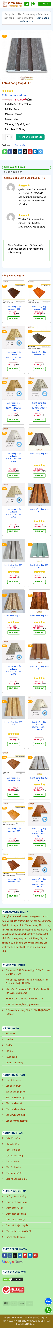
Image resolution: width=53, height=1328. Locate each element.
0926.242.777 (36, 998)
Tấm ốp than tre (13, 1167)
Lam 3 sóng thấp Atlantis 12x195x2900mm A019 (39, 883)
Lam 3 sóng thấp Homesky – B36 (39, 307)
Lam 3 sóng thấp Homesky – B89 (39, 353)
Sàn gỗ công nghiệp (15, 1091)
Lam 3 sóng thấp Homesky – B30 (14, 307)
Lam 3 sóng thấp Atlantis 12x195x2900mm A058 (13, 513)
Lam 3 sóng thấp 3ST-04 (39, 510)
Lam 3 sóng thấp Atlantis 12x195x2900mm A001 (13, 457)
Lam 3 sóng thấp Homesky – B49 (14, 779)
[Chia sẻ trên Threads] (25, 151)
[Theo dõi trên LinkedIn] (30, 1255)
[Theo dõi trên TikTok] (15, 1255)
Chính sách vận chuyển (17, 1225)
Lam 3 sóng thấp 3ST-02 (14, 723)
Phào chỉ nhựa (13, 1144)
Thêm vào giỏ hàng (30, 137)
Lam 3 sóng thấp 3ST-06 (39, 566)
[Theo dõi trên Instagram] (9, 1255)
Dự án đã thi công (14, 1062)
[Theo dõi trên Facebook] (4, 1255)
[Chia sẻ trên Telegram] (40, 151)
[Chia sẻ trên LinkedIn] (35, 151)
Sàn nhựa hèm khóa (15, 1109)
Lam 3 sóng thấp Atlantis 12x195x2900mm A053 (39, 832)
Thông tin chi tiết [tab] (13, 172)
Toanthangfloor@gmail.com (25, 1004)
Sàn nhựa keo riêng (15, 1097)
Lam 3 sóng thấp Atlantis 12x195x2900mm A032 (39, 726)
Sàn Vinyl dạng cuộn (15, 1115)
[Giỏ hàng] (33, 4)
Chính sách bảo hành (16, 1213)
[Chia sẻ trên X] (15, 151)
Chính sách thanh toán (16, 1202)
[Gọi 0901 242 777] (48, 1310)
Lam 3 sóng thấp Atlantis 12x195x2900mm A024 (39, 407)
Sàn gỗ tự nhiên (13, 1080)
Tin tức (9, 1045)
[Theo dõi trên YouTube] (35, 1255)
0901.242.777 (20, 998)
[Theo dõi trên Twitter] (20, 1255)
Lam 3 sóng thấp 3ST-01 (14, 617)
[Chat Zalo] (48, 1301)
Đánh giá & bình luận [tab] (14, 167)
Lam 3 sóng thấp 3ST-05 (14, 566)
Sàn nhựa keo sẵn (14, 1103)
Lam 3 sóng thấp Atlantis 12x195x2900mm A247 (13, 407)
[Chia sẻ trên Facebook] (9, 151)
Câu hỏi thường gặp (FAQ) (18, 1231)
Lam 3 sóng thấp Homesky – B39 (14, 829)
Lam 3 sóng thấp (25, 18)
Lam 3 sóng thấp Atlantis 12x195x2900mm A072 (13, 670)
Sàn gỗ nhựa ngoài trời (17, 1120)
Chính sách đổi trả (14, 1208)
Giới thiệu (10, 1033)
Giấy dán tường (13, 1138)
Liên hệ (9, 1039)
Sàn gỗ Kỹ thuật (13, 1085)
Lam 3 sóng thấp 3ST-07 (39, 779)
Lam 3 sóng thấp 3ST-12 (39, 617)
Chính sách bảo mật (15, 1219)
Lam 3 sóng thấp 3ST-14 (39, 454)
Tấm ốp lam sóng (26, 14)
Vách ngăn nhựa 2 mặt (16, 1178)
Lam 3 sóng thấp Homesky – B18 (14, 880)
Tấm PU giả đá (13, 1149)
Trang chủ (10, 14)
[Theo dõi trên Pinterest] (25, 1255)
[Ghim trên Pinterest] (30, 151)
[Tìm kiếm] (26, 4)
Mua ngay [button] (13, 318)
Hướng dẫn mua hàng (16, 1196)
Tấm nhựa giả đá (14, 1173)
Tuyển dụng (11, 1056)
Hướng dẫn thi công (15, 1237)
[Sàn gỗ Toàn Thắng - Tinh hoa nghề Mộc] (12, 4)
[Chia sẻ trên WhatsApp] (4, 151)
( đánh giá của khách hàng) (15, 95)
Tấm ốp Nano (12, 1161)
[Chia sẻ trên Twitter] (20, 151)
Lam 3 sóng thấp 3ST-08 (39, 667)
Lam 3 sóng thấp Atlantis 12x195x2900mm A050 (13, 356)
